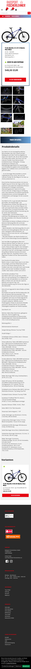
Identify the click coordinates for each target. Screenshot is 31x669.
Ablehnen (18, 666)
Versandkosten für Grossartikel (14, 67)
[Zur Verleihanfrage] (12, 10)
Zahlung (7, 591)
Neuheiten (7, 616)
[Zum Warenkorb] (6, 10)
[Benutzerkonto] (16, 9)
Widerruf (7, 595)
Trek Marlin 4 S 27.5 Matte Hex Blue (15, 49)
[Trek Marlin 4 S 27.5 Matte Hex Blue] (15, 32)
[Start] (2, 16)
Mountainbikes (15, 16)
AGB (6, 641)
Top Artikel (7, 590)
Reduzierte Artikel (9, 618)
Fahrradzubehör (9, 609)
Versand (7, 593)
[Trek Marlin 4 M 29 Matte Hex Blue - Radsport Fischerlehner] (15, 473)
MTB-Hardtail (23, 16)
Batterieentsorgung (10, 642)
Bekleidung (8, 612)
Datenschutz (8, 639)
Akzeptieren (26, 666)
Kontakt (7, 637)
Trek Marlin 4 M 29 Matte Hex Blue (14, 484)
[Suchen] (29, 13)
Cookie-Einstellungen (8, 666)
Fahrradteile (8, 611)
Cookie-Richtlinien (11, 663)
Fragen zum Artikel (15, 140)
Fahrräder (7, 16)
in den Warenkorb (15, 80)
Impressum (8, 644)
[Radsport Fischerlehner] (16, 4)
